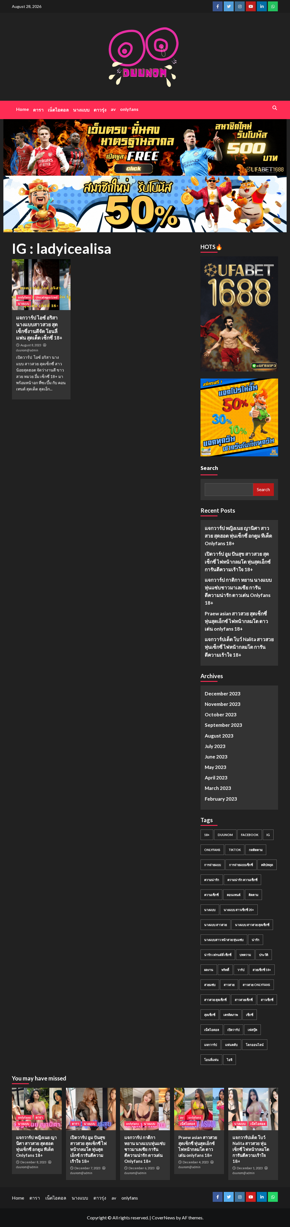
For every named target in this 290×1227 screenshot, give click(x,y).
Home (22, 109)
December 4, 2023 (195, 1162)
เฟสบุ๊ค (252, 1030)
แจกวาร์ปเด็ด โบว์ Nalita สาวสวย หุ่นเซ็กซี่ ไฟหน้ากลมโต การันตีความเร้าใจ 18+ (239, 646)
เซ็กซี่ (249, 1015)
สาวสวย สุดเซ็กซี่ (215, 1000)
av (113, 109)
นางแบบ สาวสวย (215, 925)
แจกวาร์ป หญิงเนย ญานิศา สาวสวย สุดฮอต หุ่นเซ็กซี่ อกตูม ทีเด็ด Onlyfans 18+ (238, 535)
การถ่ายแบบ (212, 865)
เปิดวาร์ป (233, 1030)
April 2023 (216, 778)
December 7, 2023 (87, 1168)
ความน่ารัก (211, 880)
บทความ (245, 955)
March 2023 (218, 788)
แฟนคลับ (231, 1045)
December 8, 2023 (33, 1162)
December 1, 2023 (250, 1168)
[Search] (274, 107)
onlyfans (129, 109)
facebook (249, 835)
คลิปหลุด (267, 865)
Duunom (225, 835)
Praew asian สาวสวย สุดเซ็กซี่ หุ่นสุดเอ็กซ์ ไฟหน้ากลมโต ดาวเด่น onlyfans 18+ (236, 621)
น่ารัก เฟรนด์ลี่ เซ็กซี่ (217, 955)
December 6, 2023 (141, 1168)
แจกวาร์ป (210, 1045)
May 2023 (215, 767)
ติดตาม (253, 895)
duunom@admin (27, 350)
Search (209, 467)
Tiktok (235, 850)
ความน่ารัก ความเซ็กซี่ (242, 880)
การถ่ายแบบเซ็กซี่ (241, 865)
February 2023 (221, 799)
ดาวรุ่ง (100, 109)
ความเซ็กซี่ (211, 895)
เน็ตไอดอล (58, 109)
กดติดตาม (256, 850)
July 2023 (215, 746)
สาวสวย (229, 985)
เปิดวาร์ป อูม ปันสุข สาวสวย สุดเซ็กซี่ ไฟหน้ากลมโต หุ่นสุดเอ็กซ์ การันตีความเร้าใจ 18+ (238, 561)
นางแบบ (81, 109)
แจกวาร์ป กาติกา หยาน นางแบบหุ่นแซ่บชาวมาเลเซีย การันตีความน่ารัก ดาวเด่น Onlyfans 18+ (238, 591)
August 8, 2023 (30, 345)
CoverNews (163, 1217)
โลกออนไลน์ (255, 1045)
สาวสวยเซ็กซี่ (244, 1000)
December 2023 (222, 694)
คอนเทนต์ (233, 895)
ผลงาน (208, 970)
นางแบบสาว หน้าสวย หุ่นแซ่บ (224, 940)
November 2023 (222, 704)
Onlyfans (212, 850)
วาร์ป (240, 970)
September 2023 (223, 725)
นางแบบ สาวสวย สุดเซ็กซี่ (252, 925)
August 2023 (219, 736)
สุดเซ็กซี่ (209, 1015)
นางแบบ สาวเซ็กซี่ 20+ (239, 910)
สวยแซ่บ (210, 985)
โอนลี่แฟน (211, 1059)
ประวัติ (263, 955)
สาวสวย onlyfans (256, 985)
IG (268, 835)
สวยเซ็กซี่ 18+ (262, 970)
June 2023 (216, 757)
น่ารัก (255, 940)
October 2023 (220, 714)
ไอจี (229, 1059)
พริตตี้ (225, 970)
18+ (207, 835)
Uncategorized (46, 297)
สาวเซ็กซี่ (267, 1000)
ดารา (38, 109)
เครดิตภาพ (230, 1015)
